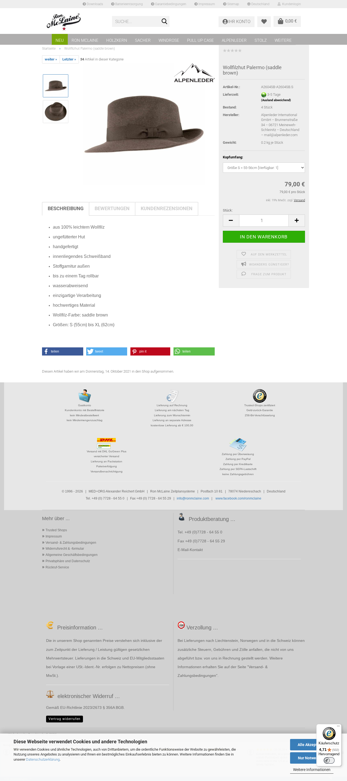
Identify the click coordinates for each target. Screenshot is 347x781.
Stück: (228, 210)
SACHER (143, 40)
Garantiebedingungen (170, 4)
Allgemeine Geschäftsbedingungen (72, 555)
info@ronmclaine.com (193, 498)
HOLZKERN (116, 40)
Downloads (94, 4)
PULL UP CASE (200, 40)
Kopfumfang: (233, 157)
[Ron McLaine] (75, 21)
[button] (231, 221)
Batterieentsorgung (128, 4)
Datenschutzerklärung (43, 759)
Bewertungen (112, 208)
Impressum (206, 4)
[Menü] (338, 727)
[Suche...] (164, 21)
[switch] (329, 760)
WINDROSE (169, 40)
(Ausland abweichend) (276, 100)
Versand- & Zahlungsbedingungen (71, 543)
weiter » (51, 59)
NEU (60, 40)
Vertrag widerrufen (65, 719)
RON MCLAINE (85, 40)
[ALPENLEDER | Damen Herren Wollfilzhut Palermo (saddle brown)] (144, 124)
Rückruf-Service (57, 567)
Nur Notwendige (312, 758)
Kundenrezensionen (166, 208)
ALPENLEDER (234, 40)
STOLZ (261, 40)
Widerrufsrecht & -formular (65, 548)
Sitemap (232, 4)
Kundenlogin (291, 4)
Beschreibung (65, 208)
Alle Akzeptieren (312, 744)
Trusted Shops (56, 530)
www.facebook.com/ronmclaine (238, 498)
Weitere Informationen (311, 769)
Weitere (283, 40)
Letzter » (69, 59)
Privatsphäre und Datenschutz (68, 561)
